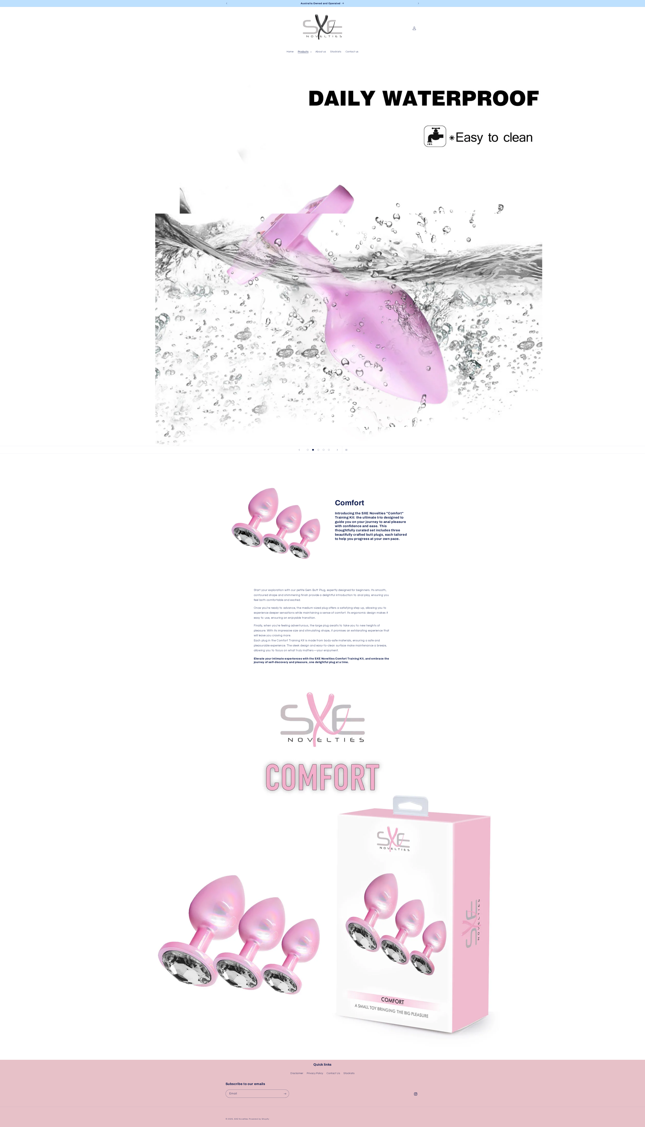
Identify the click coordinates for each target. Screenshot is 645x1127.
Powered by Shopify (259, 1119)
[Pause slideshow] (345, 450)
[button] (304, 51)
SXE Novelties (241, 1119)
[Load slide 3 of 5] (318, 450)
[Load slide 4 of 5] (323, 450)
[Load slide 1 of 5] (307, 450)
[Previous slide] (299, 450)
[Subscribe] (285, 1094)
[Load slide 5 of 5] (329, 450)
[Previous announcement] (226, 3)
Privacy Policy (315, 1073)
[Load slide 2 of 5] (313, 450)
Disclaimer (296, 1073)
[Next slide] (337, 450)
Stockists (349, 1073)
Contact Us (333, 1073)
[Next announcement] (418, 3)
